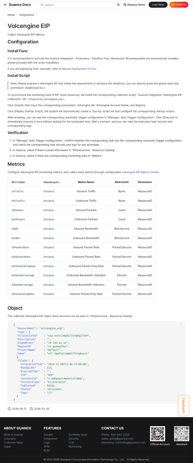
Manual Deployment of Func (79, 68)
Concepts (10, 438)
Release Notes (136, 4)
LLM (71, 442)
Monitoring (75, 446)
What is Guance (13, 434)
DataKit (48, 434)
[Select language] (118, 5)
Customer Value (13, 442)
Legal (7, 446)
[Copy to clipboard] (181, 325)
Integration (50, 438)
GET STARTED (179, 4)
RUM (47, 450)
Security (74, 438)
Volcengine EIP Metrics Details (140, 172)
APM (46, 446)
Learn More (158, 4)
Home (11, 14)
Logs (47, 442)
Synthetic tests (78, 434)
